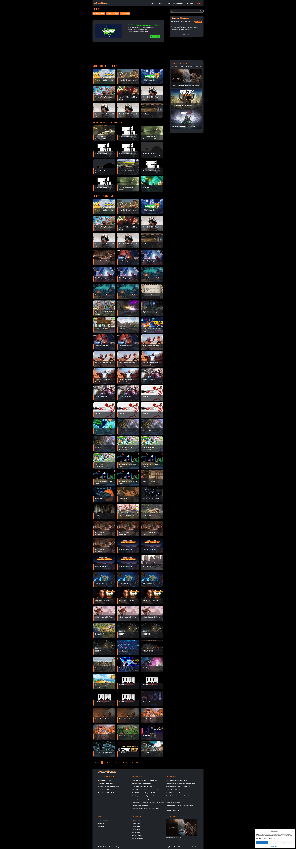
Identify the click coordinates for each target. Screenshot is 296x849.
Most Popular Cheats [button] (112, 13)
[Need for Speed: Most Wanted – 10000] (104, 133)
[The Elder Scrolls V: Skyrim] (104, 749)
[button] (293, 831)
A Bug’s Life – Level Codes (173, 810)
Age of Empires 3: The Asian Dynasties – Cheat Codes (146, 799)
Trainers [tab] (174, 66)
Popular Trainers (136, 823)
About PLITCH (155, 36)
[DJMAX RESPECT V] (152, 732)
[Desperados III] (128, 494)
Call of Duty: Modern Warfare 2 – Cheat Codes (144, 780)
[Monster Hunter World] (152, 511)
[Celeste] (104, 426)
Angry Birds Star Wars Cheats (106, 792)
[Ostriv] (104, 664)
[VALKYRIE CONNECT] (128, 511)
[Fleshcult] (152, 110)
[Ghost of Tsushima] (152, 477)
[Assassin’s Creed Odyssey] (128, 76)
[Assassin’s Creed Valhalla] (152, 274)
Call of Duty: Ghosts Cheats (105, 783)
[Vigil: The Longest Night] (152, 308)
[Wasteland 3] (128, 426)
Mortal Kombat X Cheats (105, 780)
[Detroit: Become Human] (152, 494)
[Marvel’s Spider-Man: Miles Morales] (128, 93)
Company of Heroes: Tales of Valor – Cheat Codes (145, 808)
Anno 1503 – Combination (173, 802)
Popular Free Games (137, 838)
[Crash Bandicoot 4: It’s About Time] (152, 325)
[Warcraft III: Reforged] (128, 732)
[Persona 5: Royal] (128, 664)
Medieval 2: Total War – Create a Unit (176, 789)
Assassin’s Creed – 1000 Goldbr (140, 805)
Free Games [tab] (197, 66)
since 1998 (198, 21)
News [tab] (181, 66)
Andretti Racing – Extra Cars (173, 792)
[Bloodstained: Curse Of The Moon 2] (128, 477)
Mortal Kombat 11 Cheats (105, 789)
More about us (186, 34)
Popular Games (136, 820)
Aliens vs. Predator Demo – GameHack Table (178, 786)
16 (116, 762)
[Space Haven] (104, 494)
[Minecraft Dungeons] (128, 545)
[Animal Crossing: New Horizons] (104, 681)
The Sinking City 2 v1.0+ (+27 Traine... (177, 837)
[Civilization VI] (104, 630)
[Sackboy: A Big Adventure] (104, 93)
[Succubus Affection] (104, 325)
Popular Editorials (137, 835)
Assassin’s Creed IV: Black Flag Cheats (108, 786)
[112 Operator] (128, 647)
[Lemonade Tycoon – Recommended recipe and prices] (152, 149)
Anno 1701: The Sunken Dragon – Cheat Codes (144, 792)
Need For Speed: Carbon (172, 799)
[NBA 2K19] (128, 749)
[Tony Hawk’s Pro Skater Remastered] (152, 359)
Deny (275, 842)
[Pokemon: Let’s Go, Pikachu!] (104, 76)
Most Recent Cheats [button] (98, 13)
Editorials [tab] (189, 66)
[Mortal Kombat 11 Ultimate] (104, 257)
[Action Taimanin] (128, 308)
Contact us (101, 823)
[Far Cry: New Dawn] (152, 749)
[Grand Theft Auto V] (128, 133)
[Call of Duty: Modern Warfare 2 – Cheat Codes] (152, 133)
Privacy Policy (169, 847)
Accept (262, 842)
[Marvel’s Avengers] (152, 376)
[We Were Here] (152, 698)
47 (132, 762)
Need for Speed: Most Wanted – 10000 (176, 780)
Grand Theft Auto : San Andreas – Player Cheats (179, 796)
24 (119, 762)
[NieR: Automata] (152, 562)
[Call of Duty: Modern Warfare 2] (128, 183)
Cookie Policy (274, 846)
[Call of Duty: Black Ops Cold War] (152, 93)
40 (126, 762)
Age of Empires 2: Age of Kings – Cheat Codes (144, 796)
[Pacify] (104, 511)
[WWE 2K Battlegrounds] (152, 342)
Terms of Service (178, 847)
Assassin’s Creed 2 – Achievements (141, 783)
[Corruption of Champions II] (152, 291)
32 (123, 762)
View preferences (287, 842)
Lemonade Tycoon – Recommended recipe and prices (180, 783)
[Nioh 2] (152, 664)
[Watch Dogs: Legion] (152, 257)
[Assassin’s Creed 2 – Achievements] (104, 166)
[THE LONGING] (152, 647)
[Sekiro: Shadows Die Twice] (104, 613)
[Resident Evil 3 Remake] (104, 596)
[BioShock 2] (152, 183)
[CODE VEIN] (128, 630)
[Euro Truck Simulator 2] (128, 166)
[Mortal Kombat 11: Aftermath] (104, 528)
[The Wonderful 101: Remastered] (128, 443)
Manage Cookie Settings (191, 847)
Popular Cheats (136, 829)
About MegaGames (103, 820)
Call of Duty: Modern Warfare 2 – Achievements (145, 789)
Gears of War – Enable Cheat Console (142, 786)
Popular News (136, 832)
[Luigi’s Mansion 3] (152, 76)
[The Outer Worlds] (152, 715)
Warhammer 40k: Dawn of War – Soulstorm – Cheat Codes (148, 802)
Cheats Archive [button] (125, 13)
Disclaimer (101, 826)
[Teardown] (128, 325)
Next (137, 762)
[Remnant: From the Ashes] (104, 715)
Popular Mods (136, 826)
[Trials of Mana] (104, 579)
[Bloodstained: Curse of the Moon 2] (128, 460)
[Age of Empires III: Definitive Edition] (104, 308)
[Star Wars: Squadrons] (128, 257)
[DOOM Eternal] (128, 681)
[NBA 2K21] (152, 393)
